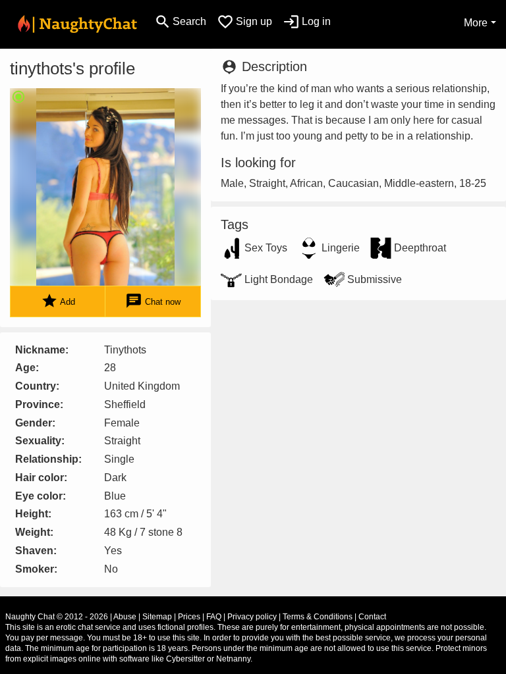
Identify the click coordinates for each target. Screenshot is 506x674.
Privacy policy (252, 616)
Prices (189, 616)
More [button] (476, 22)
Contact (372, 616)
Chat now (153, 300)
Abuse (124, 616)
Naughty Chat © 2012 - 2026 (56, 616)
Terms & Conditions (317, 616)
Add (58, 300)
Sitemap (157, 616)
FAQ (213, 616)
